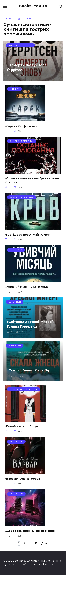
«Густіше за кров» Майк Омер (27, 234)
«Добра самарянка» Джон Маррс (30, 530)
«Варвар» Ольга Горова (22, 478)
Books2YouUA (33, 5)
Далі (44, 543)
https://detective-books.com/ (35, 564)
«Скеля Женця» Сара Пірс (29, 370)
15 (36, 543)
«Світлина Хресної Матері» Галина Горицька (31, 324)
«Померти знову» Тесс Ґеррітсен (27, 67)
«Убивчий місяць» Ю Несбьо (26, 286)
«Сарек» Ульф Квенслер (23, 126)
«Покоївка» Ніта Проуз (21, 426)
